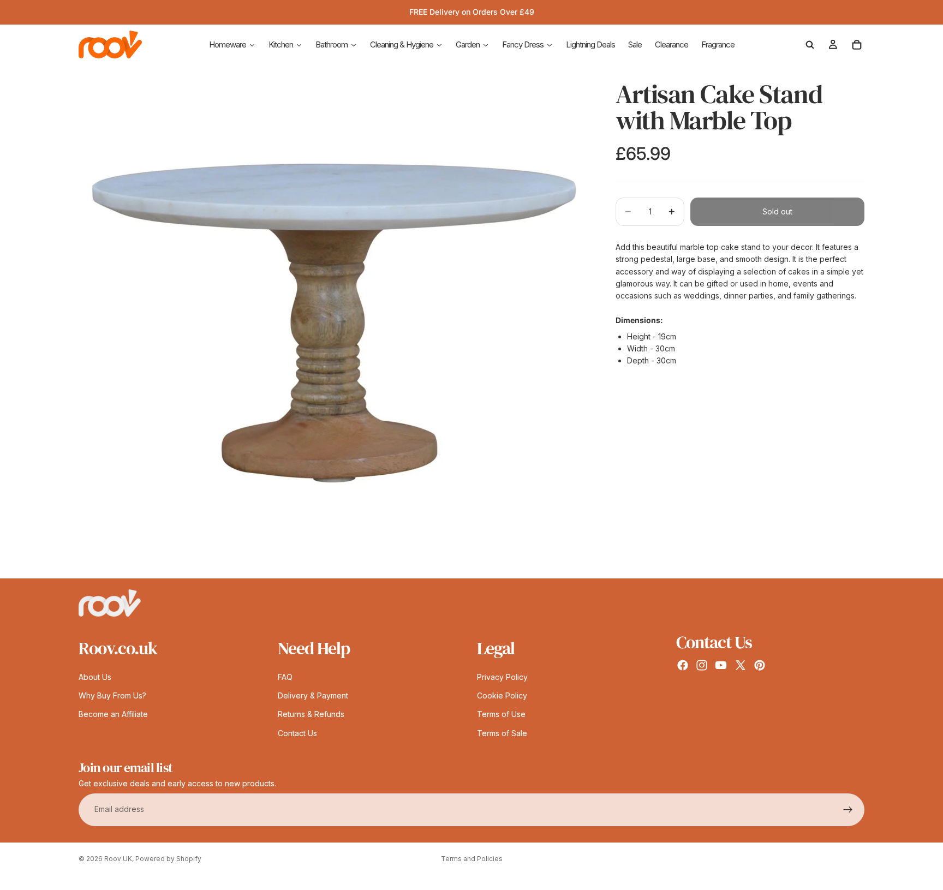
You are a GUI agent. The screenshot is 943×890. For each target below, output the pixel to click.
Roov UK (118, 859)
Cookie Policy (502, 695)
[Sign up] (848, 809)
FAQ (285, 677)
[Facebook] (682, 665)
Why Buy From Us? (112, 695)
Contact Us (297, 733)
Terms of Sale (502, 733)
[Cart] (857, 45)
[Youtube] (720, 665)
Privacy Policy (502, 677)
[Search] (810, 45)
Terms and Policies (472, 859)
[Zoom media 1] (334, 323)
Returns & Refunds (311, 714)
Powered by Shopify (168, 859)
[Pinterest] (759, 665)
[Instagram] (701, 665)
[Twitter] (740, 665)
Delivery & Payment (313, 695)
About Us (95, 677)
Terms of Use (501, 714)
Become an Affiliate (113, 714)
